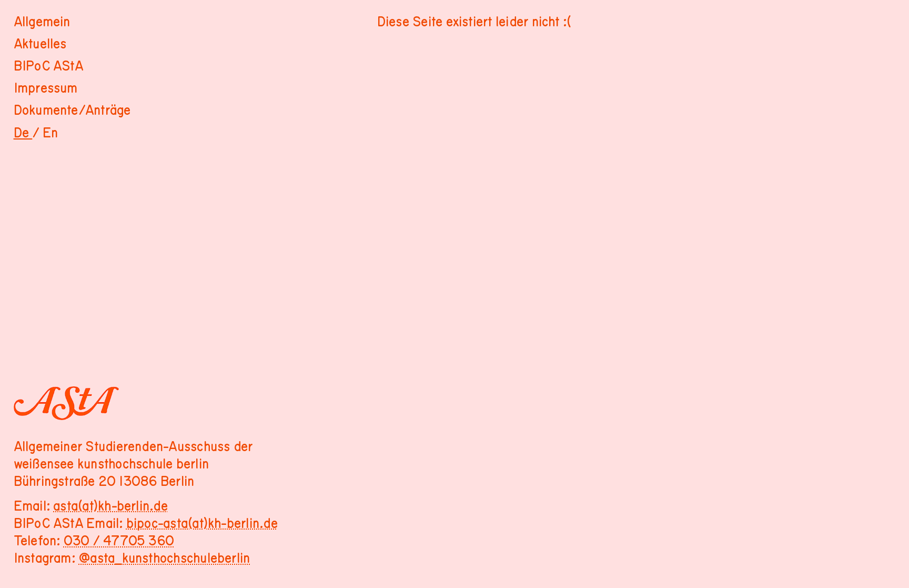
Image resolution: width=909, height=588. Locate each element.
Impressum (46, 88)
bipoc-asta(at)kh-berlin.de (202, 524)
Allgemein (42, 22)
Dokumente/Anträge (72, 110)
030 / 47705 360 (119, 541)
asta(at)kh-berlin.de (110, 506)
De (23, 133)
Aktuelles (40, 44)
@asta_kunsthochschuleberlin (164, 558)
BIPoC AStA (48, 66)
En (50, 133)
